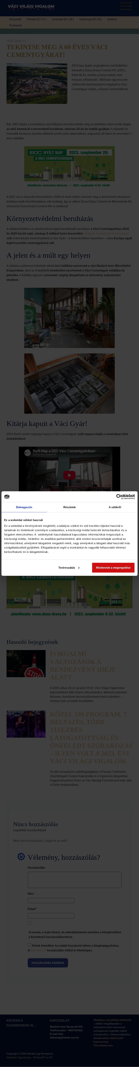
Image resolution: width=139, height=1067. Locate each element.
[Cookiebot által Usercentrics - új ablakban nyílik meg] (119, 496)
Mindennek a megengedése (113, 567)
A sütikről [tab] (115, 507)
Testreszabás (66, 567)
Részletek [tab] (69, 507)
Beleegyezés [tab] (24, 507)
